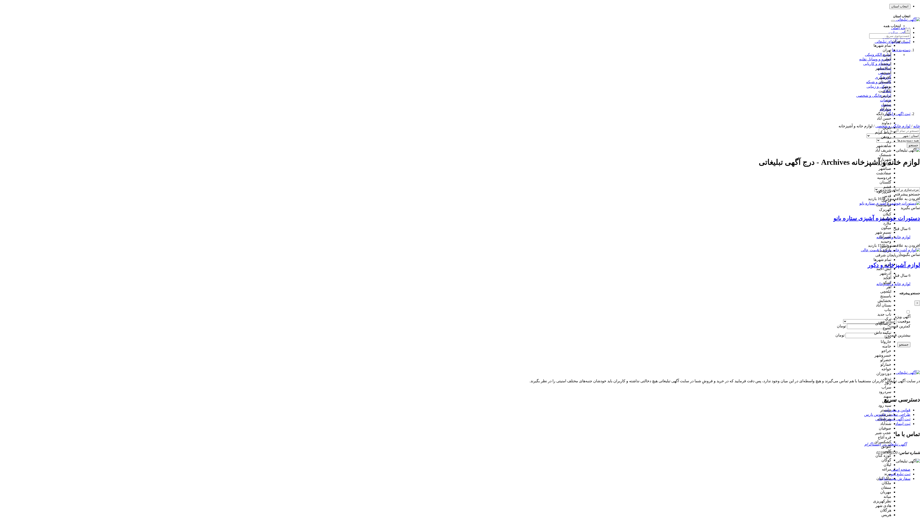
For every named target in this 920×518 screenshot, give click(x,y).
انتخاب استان (899, 6)
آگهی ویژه (902, 317)
